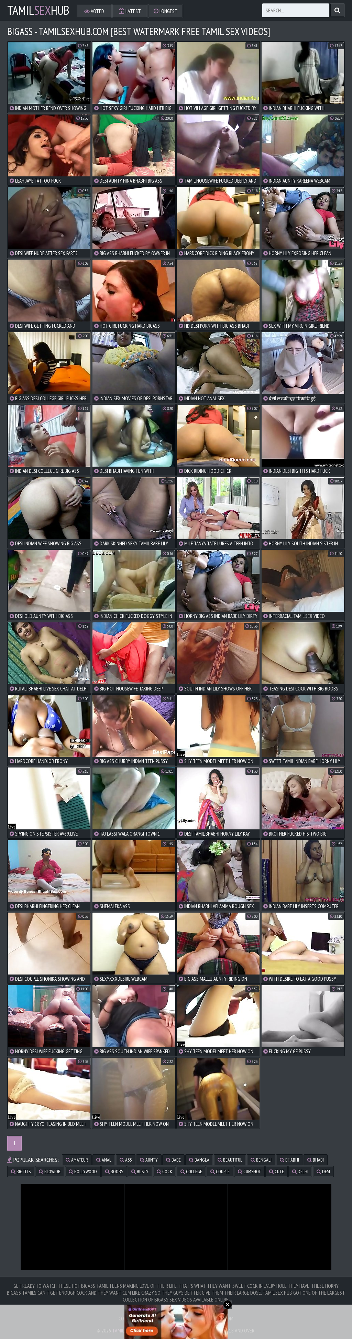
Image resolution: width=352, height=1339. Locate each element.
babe (175, 1160)
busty (142, 1171)
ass (128, 1160)
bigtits (23, 1171)
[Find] (337, 10)
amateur (79, 1160)
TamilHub (38, 10)
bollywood (85, 1171)
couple (222, 1171)
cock (166, 1171)
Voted (97, 11)
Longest (168, 11)
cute (279, 1171)
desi (325, 1171)
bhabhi (291, 1160)
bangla (201, 1160)
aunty (151, 1160)
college (193, 1171)
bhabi (318, 1160)
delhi (302, 1171)
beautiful (232, 1160)
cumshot (251, 1171)
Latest (132, 11)
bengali (263, 1160)
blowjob (51, 1171)
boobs (116, 1171)
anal (106, 1160)
